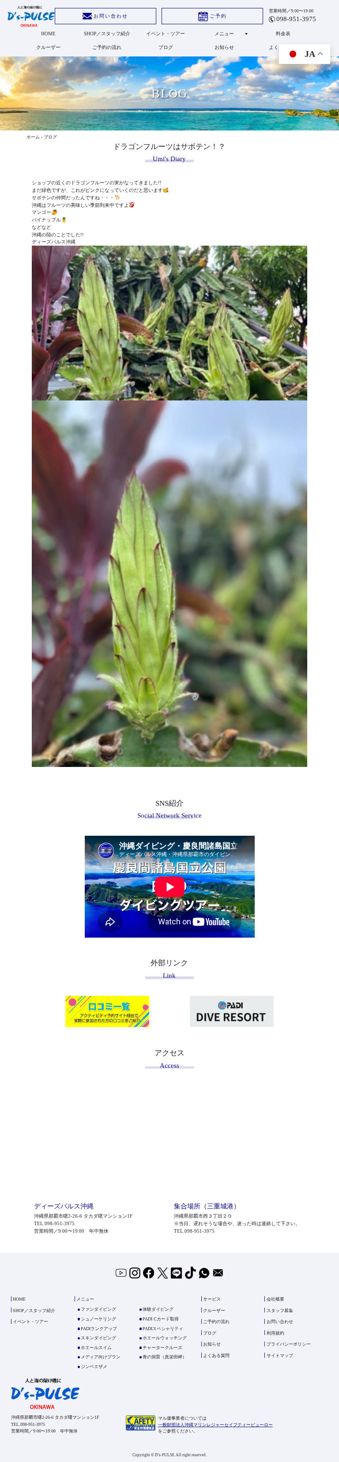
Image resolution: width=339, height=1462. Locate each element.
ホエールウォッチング (165, 1337)
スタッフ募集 (280, 1310)
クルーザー (48, 47)
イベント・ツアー (165, 33)
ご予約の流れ (106, 47)
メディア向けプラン (101, 1356)
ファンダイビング (98, 1309)
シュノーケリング (98, 1318)
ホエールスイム (96, 1347)
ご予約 (218, 16)
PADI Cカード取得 (161, 1318)
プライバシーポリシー (289, 1344)
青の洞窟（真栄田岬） (165, 1356)
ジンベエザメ (94, 1366)
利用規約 (275, 1333)
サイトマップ (280, 1355)
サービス (212, 1299)
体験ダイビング (158, 1309)
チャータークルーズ (162, 1347)
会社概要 (275, 1299)
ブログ (165, 47)
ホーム (33, 137)
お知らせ (224, 47)
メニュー (224, 33)
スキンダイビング (98, 1337)
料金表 (283, 33)
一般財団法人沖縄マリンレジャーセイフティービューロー (215, 1424)
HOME (48, 33)
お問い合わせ (111, 16)
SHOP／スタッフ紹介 (107, 33)
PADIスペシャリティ (163, 1328)
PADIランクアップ (99, 1328)
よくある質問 (216, 1355)
